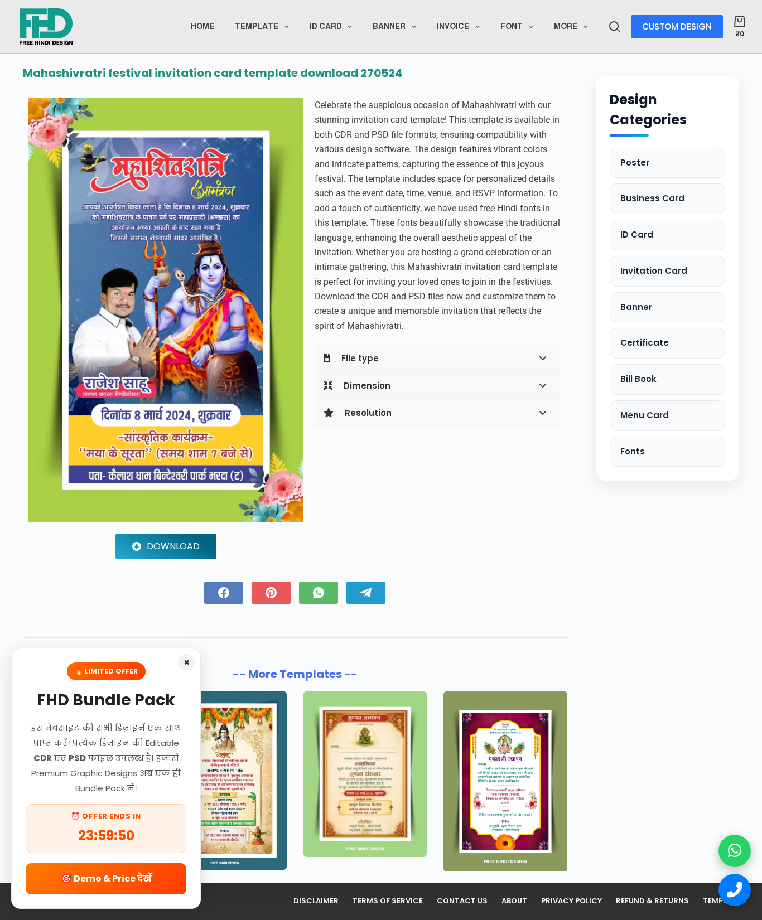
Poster (634, 162)
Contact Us (462, 901)
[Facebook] (223, 593)
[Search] (614, 26)
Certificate (644, 343)
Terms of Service (388, 901)
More (565, 26)
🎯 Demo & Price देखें (106, 878)
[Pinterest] (271, 593)
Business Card (652, 199)
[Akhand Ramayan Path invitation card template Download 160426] (224, 780)
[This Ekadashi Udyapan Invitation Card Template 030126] (505, 781)
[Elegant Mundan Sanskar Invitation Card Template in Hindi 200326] (365, 774)
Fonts (632, 451)
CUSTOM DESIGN (677, 26)
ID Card (636, 235)
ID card (326, 26)
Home (202, 26)
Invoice (453, 26)
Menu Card (644, 415)
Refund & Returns (652, 901)
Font (511, 26)
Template (256, 26)
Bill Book (638, 379)
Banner (389, 26)
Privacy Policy (571, 901)
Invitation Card (653, 271)
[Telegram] (365, 593)
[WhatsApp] (318, 593)
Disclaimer (316, 901)
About (514, 901)
